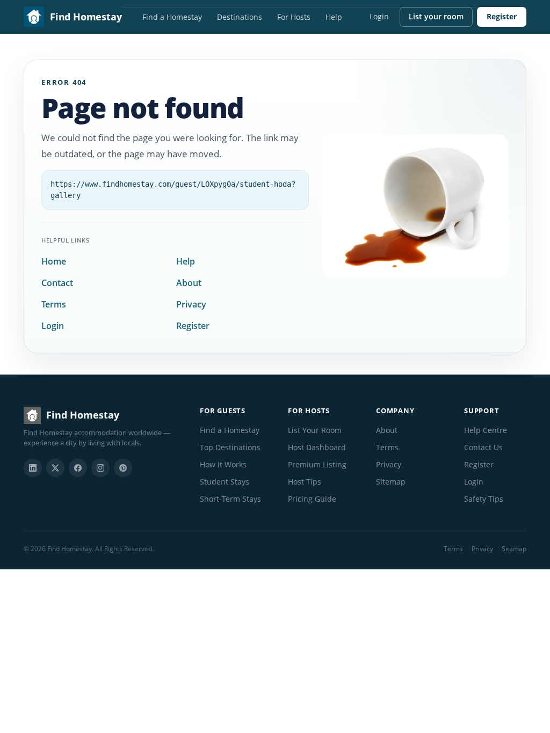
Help (333, 17)
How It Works (223, 464)
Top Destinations (230, 447)
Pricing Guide (312, 499)
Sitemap (391, 482)
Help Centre (485, 430)
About (188, 283)
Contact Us (483, 447)
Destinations (239, 17)
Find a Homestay (172, 17)
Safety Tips (483, 499)
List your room (436, 16)
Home (53, 261)
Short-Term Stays (230, 499)
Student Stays (224, 482)
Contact (57, 283)
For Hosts (293, 17)
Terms (53, 304)
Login (379, 16)
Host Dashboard (317, 447)
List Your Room (315, 430)
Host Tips (304, 482)
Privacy (191, 304)
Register (502, 16)
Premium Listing (317, 464)
